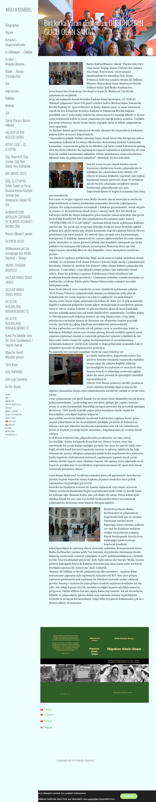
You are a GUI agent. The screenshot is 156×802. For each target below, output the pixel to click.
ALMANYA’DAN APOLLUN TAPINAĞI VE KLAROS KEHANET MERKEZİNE (19, 219)
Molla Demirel (19, 9)
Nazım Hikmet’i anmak (18, 233)
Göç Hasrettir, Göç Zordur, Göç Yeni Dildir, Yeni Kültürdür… (18, 161)
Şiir (7, 83)
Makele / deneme (11, 411)
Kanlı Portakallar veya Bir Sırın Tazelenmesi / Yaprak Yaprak (19, 340)
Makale (9, 105)
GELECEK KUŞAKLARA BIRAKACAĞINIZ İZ (17, 306)
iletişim (8, 428)
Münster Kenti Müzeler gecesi (14, 354)
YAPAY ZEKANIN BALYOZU (15, 267)
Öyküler (9, 98)
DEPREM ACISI (14, 241)
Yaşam (9, 32)
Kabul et (129, 796)
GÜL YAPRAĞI (13, 371)
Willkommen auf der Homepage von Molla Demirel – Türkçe (18, 253)
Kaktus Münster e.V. (13, 404)
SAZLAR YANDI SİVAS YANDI (18, 280)
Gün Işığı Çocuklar (16, 379)
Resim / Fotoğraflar (13, 414)
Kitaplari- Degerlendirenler (15, 42)
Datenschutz (10, 434)
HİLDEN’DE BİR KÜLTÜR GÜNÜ (14, 134)
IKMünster (9, 401)
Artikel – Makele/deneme (14, 61)
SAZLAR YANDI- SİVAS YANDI (15, 292)
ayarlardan (93, 799)
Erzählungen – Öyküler (18, 52)
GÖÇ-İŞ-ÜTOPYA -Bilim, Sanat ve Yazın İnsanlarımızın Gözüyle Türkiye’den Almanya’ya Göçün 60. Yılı (18, 192)
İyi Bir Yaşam (13, 386)
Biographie (12, 25)
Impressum (12, 90)
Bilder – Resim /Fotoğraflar (14, 73)
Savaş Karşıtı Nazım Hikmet (17, 122)
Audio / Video (10, 418)
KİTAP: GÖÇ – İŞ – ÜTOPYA (16, 147)
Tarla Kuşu (11, 364)
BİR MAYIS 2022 (16, 173)
